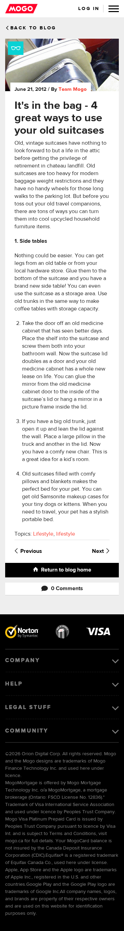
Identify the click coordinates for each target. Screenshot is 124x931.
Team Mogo (73, 89)
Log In (89, 8)
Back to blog (33, 28)
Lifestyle (43, 534)
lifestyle (65, 534)
